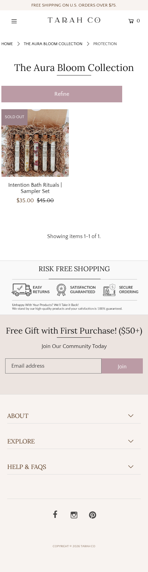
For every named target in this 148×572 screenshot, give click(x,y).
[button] (61, 94)
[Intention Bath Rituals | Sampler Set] (35, 143)
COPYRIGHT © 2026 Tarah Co (74, 546)
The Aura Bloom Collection (53, 44)
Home (7, 44)
